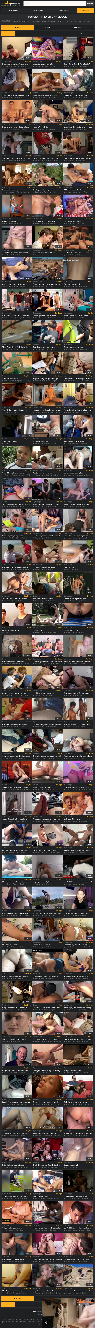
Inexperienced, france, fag (73, 473)
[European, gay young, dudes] (17, 520)
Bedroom (56, 821)
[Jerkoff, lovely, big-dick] (47, 1181)
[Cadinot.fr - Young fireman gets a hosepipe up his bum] (78, 583)
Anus (12, 192)
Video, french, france (9, 441)
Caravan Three (38, 630)
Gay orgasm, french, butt (42, 882)
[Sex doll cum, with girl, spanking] (78, 929)
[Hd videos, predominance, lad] (47, 677)
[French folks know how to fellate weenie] (78, 394)
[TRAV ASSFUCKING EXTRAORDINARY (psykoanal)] (78, 614)
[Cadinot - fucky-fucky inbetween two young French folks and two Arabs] (17, 394)
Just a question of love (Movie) (44, 253)
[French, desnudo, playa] (17, 614)
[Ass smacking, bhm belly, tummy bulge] (78, 740)
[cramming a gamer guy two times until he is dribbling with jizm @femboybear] (47, 740)
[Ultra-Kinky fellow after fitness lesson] (78, 1023)
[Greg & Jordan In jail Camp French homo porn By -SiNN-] (17, 992)
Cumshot (84, 66)
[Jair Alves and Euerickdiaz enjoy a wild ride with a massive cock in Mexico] (17, 583)
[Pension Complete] (17, 174)
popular (17, 27)
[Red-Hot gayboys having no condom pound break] (78, 835)
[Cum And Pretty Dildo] (17, 206)
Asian (37, 129)
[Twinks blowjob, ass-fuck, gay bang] (78, 1244)
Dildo (59, 412)
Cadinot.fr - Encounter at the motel (45, 1102)
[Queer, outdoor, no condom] (78, 331)
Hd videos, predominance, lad (43, 693)
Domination (17, 1198)
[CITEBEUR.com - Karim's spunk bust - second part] (47, 992)
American (77, 192)
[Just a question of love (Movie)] (47, 237)
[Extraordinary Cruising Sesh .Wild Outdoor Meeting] (78, 80)
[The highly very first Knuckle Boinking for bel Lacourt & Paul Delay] (47, 1149)
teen (45, 21)
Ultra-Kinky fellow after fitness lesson (77, 1039)
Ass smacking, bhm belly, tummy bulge (78, 756)
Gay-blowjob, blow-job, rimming (44, 347)
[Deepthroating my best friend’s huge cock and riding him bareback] (17, 48)
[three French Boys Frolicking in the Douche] (17, 331)
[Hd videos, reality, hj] (47, 426)
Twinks (24, 538)
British (82, 318)
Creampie (84, 1010)
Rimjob (82, 223)
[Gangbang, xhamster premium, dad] (17, 1055)
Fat (51, 664)
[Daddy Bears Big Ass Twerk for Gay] (17, 960)
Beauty (82, 727)
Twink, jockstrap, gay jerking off (44, 1133)
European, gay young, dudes (12, 536)
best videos (13, 10)
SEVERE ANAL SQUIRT (42, 787)
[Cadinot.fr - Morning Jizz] (78, 803)
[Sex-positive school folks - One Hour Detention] (17, 300)
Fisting (46, 66)
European (26, 192)
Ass (20, 98)
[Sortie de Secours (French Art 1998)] (17, 772)
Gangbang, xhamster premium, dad (15, 1071)
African (6, 475)
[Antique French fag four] (78, 1055)
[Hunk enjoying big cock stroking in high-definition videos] (78, 898)
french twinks (26, 21)
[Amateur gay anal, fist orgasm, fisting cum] (78, 992)
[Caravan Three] (47, 614)
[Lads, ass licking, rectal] (78, 206)
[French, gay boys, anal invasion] (47, 300)
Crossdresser (26, 915)
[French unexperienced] (78, 268)
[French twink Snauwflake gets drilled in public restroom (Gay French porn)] (78, 363)
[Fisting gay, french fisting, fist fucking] (47, 1055)
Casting (55, 475)
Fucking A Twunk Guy (41, 127)
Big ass (21, 255)
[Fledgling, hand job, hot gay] (17, 1275)
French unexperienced (72, 284)
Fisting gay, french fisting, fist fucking (46, 1071)
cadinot (37, 21)
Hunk (84, 915)
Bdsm (15, 66)
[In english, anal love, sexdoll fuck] (78, 960)
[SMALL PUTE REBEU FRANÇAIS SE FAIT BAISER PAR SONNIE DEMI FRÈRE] (17, 80)
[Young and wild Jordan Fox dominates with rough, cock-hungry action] (78, 646)
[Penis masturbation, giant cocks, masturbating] (47, 835)
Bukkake (46, 475)
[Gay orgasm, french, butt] (47, 866)
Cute (23, 506)
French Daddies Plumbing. (42, 945)
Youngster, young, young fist (43, 64)
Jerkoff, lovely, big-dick (41, 1196)
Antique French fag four (72, 1071)
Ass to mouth (20, 286)
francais (53, 21)
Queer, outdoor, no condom (73, 347)
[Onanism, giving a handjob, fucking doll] (17, 740)
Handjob (24, 1293)
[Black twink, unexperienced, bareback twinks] (47, 520)
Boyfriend (16, 695)
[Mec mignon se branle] (17, 929)
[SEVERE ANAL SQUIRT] (47, 772)
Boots (28, 789)
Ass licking (81, 160)
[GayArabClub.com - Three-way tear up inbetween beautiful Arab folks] (78, 1212)
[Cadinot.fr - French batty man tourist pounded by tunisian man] (47, 143)
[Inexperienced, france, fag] (78, 457)
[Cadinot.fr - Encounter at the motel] (47, 1086)
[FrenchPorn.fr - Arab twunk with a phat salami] (47, 1212)
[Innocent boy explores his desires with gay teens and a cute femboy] (47, 394)
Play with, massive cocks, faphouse (46, 1039)
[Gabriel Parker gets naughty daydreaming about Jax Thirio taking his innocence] (17, 1212)
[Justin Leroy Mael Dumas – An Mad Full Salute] (78, 300)
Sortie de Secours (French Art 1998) (15, 787)
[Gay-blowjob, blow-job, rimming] (47, 331)
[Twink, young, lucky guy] (47, 174)
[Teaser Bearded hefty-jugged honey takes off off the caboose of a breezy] (17, 803)
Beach (27, 569)
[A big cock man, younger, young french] (47, 803)
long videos (64, 10)
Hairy (44, 1198)
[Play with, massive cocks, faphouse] (47, 1023)
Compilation (78, 475)
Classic (68, 1073)
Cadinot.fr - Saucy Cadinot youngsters (77, 158)
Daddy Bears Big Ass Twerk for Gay (15, 976)
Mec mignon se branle (10, 945)
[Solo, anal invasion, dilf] (17, 363)
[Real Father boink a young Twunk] (78, 520)
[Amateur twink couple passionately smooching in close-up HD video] (17, 677)
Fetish (26, 1198)
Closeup (38, 66)
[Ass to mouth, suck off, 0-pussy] (17, 268)
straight (79, 21)
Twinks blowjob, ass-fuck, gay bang (76, 1259)
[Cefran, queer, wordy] (78, 1149)
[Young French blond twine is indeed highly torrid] (17, 237)
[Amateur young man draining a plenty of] (47, 709)
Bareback (44, 98)
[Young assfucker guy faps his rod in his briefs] (17, 489)
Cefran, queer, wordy (71, 1165)
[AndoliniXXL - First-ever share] (17, 1244)
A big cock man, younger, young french (47, 819)
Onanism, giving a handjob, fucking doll (16, 756)
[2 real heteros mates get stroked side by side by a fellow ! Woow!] (17, 111)
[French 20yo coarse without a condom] (17, 1086)
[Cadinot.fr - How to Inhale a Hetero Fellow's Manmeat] (17, 709)
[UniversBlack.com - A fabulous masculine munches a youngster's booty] (17, 646)
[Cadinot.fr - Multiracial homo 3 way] (17, 457)
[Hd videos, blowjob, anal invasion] (47, 551)
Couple (84, 129)
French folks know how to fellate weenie (78, 410)
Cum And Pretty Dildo (10, 221)
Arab (51, 160)
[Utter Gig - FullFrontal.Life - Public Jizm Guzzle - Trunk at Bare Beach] (78, 1275)
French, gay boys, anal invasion (44, 316)
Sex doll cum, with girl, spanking (75, 945)
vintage (88, 21)
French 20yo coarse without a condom (16, 1102)
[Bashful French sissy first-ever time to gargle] (17, 898)
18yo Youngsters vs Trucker (43, 599)
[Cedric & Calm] (78, 551)
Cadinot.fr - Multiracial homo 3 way (14, 473)
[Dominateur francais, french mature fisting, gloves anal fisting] (78, 677)
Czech (15, 758)
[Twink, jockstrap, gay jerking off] (47, 1118)
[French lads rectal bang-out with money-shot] (47, 1244)
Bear (12, 381)
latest (48, 27)
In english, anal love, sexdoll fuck (76, 976)
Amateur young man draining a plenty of (47, 724)
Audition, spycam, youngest (43, 473)
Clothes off (54, 758)
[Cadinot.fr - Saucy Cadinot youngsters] (78, 143)
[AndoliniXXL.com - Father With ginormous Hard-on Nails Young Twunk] (47, 206)
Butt (14, 349)
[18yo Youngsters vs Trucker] (47, 583)
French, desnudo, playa (10, 630)
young (71, 21)
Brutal (76, 129)
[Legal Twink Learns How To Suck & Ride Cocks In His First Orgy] (78, 237)
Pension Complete (8, 190)
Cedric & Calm (69, 567)
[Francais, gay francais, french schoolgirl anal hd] (47, 646)
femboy (62, 21)
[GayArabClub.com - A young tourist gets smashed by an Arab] (78, 866)
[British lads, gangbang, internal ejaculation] (17, 1149)
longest (77, 27)
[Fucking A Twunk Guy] (47, 111)
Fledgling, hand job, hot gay (12, 1291)
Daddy (24, 129)
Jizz (57, 1198)
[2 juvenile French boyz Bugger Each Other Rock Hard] (17, 1118)
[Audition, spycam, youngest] (47, 457)
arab (16, 21)
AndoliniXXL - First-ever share (13, 1259)
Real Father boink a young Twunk (76, 536)
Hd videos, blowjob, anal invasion (45, 567)
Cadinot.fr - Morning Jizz (72, 819)
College (19, 318)
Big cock (23, 66)
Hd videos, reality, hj (40, 441)
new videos (38, 10)
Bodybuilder (56, 852)
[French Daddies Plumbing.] (47, 929)
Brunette (52, 349)
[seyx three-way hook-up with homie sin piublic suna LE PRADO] (47, 1275)
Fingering (56, 1136)
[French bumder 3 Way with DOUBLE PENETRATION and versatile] (47, 489)
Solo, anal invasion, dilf (10, 379)
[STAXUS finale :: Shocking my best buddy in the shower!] (78, 489)
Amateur (7, 66)
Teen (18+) (15, 538)
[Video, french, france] (17, 426)
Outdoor (54, 192)
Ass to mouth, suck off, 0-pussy (13, 284)
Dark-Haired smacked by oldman (75, 1102)
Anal (14, 98)
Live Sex (86, 10)
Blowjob (53, 98)
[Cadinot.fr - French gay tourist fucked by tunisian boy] (17, 551)
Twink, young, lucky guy (41, 190)
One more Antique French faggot (75, 1196)
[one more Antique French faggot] (78, 1181)
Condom (38, 192)
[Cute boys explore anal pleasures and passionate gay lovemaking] (78, 772)
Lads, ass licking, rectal (72, 221)
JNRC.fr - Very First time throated (14, 1039)
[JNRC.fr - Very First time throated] (17, 1023)
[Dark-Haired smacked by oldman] (78, 1086)
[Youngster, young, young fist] (47, 48)
